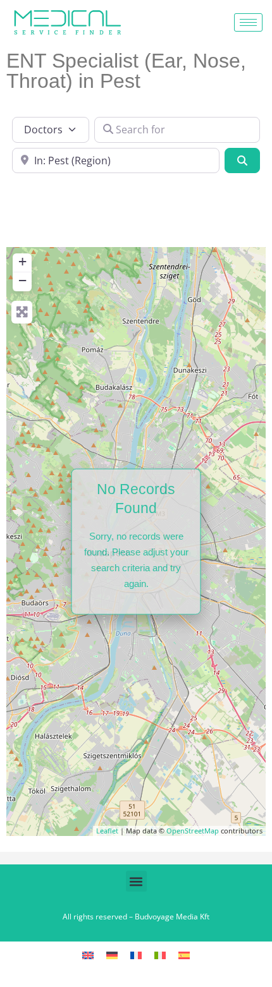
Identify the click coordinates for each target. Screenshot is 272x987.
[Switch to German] (112, 955)
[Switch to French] (136, 955)
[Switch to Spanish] (184, 955)
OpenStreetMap (192, 830)
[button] (136, 881)
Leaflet (107, 830)
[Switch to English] (88, 955)
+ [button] (22, 261)
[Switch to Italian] (160, 955)
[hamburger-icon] (248, 22)
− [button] (22, 280)
